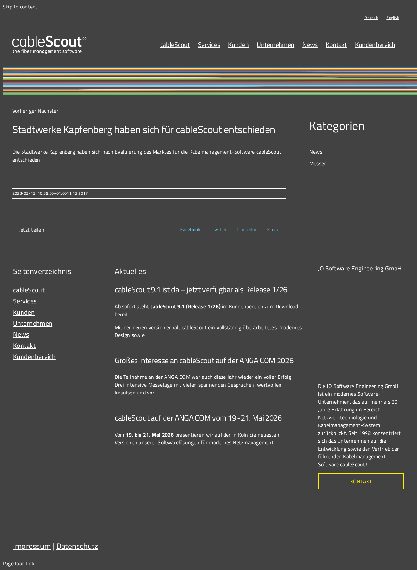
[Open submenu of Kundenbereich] (95, 356)
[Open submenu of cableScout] (95, 290)
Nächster (48, 111)
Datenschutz (77, 546)
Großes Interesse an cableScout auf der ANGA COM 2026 (204, 360)
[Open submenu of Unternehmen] (95, 323)
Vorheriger (24, 111)
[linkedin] (397, 543)
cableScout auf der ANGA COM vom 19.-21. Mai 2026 (198, 418)
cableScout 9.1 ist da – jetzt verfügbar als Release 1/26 (201, 289)
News (315, 152)
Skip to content (20, 6)
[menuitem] (371, 17)
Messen (318, 163)
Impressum (32, 546)
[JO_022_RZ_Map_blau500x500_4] (367, 281)
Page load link (18, 563)
